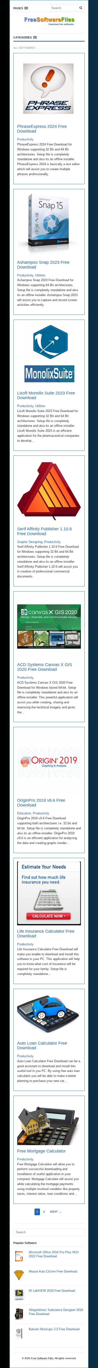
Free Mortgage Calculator (41, 1151)
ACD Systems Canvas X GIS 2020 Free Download (44, 667)
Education (24, 813)
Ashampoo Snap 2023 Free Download (43, 264)
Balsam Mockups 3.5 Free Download (54, 1329)
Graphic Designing (29, 542)
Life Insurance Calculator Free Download (45, 933)
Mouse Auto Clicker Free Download (53, 1271)
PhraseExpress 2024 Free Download (42, 129)
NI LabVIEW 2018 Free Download (52, 1290)
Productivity (25, 139)
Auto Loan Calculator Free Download (42, 1045)
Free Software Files (42, 1358)
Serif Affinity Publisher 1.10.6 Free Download (44, 531)
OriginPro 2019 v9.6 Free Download (41, 802)
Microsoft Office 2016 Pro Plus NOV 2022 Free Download (54, 1254)
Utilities (40, 275)
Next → (56, 1211)
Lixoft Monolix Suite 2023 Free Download (46, 395)
